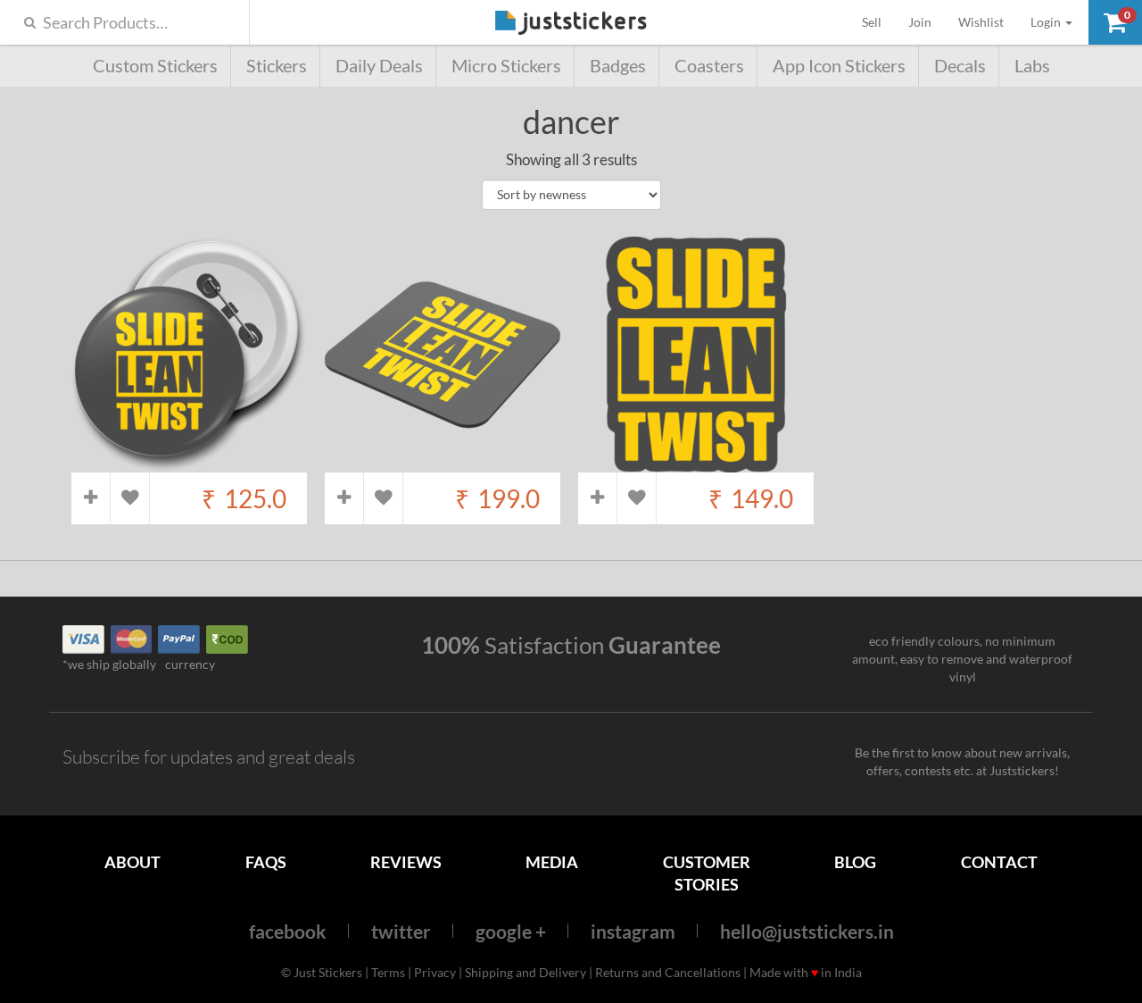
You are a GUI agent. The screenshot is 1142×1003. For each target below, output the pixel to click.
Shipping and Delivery (525, 972)
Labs (1032, 65)
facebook (288, 931)
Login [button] (1046, 21)
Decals (960, 65)
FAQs (265, 862)
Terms (388, 972)
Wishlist (981, 21)
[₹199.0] (442, 463)
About (132, 862)
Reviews (406, 862)
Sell (878, 21)
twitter (401, 931)
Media (551, 862)
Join (919, 21)
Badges (618, 65)
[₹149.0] (696, 463)
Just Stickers (571, 24)
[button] (1115, 22)
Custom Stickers (155, 65)
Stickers (276, 65)
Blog (855, 862)
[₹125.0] (189, 463)
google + (511, 931)
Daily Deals (379, 65)
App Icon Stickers (839, 65)
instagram (633, 931)
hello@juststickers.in (807, 931)
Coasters (709, 65)
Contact (999, 862)
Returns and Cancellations (668, 972)
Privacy (435, 972)
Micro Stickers (506, 65)
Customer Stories (706, 873)
